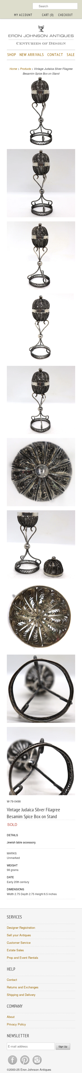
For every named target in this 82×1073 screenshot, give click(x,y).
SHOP (11, 54)
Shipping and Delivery (21, 994)
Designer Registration (21, 927)
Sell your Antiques (19, 935)
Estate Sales (15, 950)
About (11, 1017)
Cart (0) (48, 15)
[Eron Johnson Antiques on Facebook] (13, 1064)
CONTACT (55, 54)
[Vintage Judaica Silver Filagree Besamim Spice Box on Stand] (41, 111)
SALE (71, 54)
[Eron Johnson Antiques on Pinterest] (25, 1064)
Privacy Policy (16, 1024)
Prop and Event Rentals (22, 957)
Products (25, 69)
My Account (23, 15)
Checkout (65, 15)
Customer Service (19, 942)
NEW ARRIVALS (32, 54)
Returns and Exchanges (22, 987)
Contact (12, 979)
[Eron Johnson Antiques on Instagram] (37, 1064)
